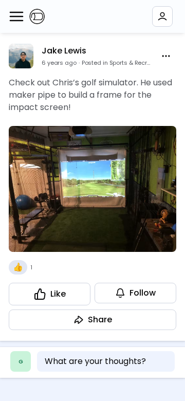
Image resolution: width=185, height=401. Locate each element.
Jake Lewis (64, 51)
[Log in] (162, 16)
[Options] (166, 56)
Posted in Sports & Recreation (117, 63)
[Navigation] (16, 16)
